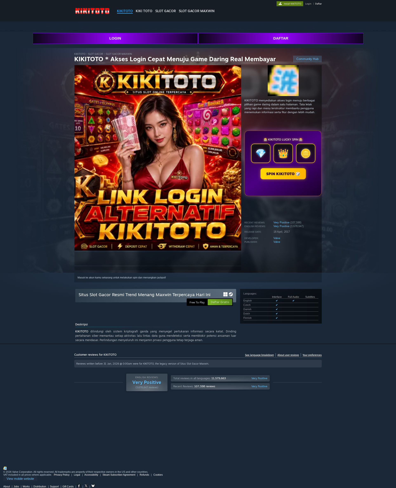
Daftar (318, 3)
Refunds (144, 474)
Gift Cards (68, 486)
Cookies (158, 474)
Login (308, 3)
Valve (276, 238)
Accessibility (91, 474)
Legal (77, 474)
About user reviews (288, 355)
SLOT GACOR (165, 11)
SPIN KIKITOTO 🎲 (283, 173)
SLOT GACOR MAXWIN (196, 11)
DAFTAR (280, 38)
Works (26, 486)
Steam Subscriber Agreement (119, 474)
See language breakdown (259, 355)
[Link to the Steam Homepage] (92, 14)
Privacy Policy (62, 474)
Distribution (39, 486)
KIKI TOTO (144, 11)
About (6, 486)
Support (54, 486)
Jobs (16, 486)
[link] (20, 478)
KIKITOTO (125, 11)
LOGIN (115, 38)
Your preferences (312, 355)
